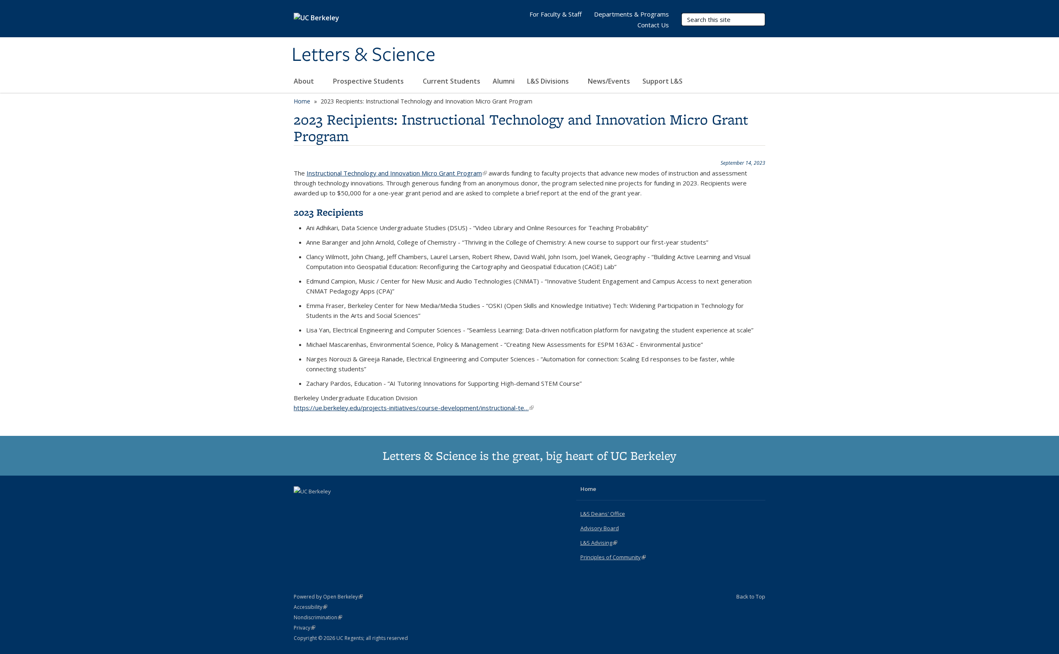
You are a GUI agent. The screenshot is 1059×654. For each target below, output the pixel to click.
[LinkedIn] (317, 505)
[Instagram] (333, 505)
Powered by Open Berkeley (328, 596)
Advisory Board (599, 528)
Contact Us (653, 25)
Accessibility (310, 607)
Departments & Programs (631, 14)
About (305, 81)
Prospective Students (369, 81)
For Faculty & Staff (556, 14)
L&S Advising (598, 542)
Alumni (504, 81)
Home (302, 101)
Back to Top (750, 596)
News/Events (609, 81)
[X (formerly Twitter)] (301, 505)
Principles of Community (613, 557)
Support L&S (662, 81)
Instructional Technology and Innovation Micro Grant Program (397, 173)
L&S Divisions (548, 81)
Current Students (451, 81)
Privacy (304, 627)
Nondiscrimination (318, 617)
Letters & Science (364, 55)
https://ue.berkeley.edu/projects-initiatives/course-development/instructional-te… (414, 408)
